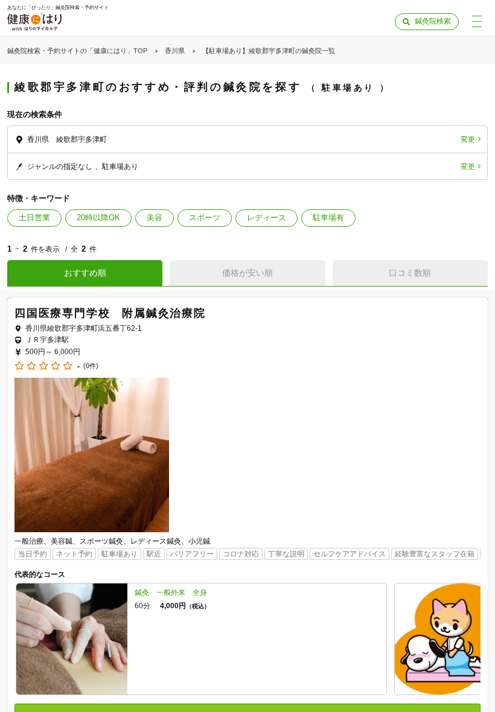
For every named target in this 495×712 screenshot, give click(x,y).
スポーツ (204, 217)
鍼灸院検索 (433, 21)
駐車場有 (328, 217)
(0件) (90, 366)
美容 (154, 217)
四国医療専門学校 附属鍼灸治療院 (110, 313)
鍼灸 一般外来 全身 (171, 592)
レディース (266, 217)
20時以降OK (98, 217)
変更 (468, 139)
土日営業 (34, 217)
